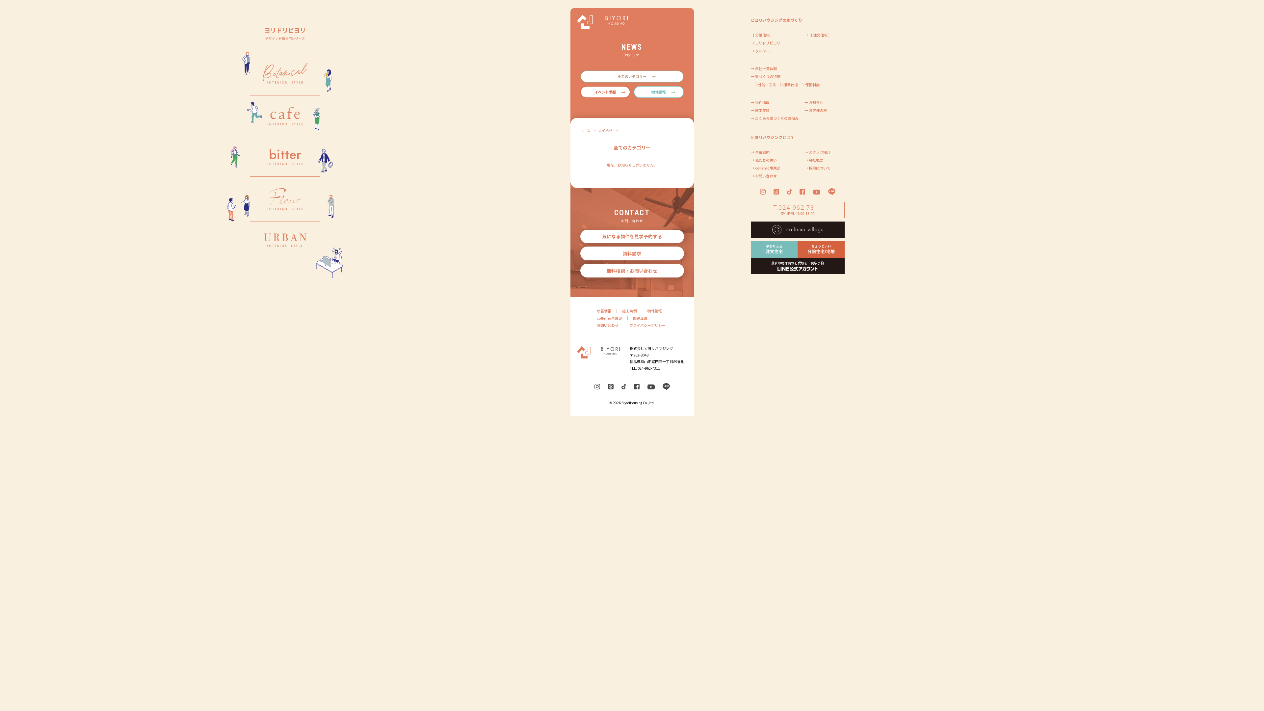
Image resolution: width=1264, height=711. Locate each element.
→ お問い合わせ (764, 175)
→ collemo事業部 (765, 168)
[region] (285, 355)
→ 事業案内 (760, 152)
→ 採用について (817, 168)
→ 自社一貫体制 (764, 68)
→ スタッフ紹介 (817, 152)
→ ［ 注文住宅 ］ (818, 35)
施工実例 (629, 310)
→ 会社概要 (813, 160)
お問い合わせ (608, 325)
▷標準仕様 (789, 84)
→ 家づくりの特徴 (765, 76)
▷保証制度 (811, 84)
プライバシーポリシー (647, 325)
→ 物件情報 (760, 102)
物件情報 (654, 310)
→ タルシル (760, 50)
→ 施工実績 (760, 110)
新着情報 (604, 310)
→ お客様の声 (815, 110)
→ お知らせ (813, 102)
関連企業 (640, 318)
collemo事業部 (609, 318)
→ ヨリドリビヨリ (765, 42)
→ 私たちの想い (764, 160)
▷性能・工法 (765, 84)
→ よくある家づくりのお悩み (775, 118)
